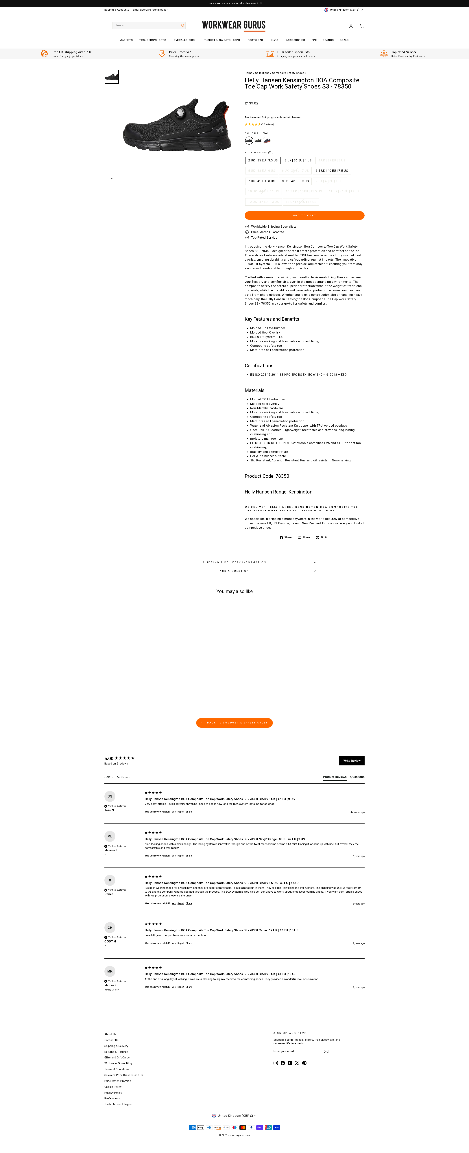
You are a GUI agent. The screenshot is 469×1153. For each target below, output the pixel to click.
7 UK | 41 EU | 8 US (261, 181)
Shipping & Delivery (116, 1046)
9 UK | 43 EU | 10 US (330, 181)
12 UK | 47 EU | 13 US (263, 202)
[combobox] (149, 25)
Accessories (295, 39)
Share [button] (189, 812)
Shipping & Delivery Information (234, 562)
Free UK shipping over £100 (72, 52)
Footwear (255, 39)
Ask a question (234, 570)
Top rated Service (404, 52)
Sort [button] (107, 777)
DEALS (344, 39)
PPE (314, 39)
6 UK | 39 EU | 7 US (295, 170)
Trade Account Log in (118, 1104)
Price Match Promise (117, 1081)
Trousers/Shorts (152, 39)
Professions (112, 1098)
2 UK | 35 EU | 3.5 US (263, 160)
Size (256, 152)
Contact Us (111, 1040)
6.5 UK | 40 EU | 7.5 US (332, 170)
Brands (328, 39)
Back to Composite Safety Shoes (237, 722)
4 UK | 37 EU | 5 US (331, 160)
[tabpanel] (67, 54)
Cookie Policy (113, 1086)
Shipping (267, 117)
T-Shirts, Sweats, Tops (222, 39)
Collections (262, 73)
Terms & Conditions (117, 1069)
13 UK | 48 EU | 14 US (301, 202)
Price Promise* (180, 52)
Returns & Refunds (116, 1051)
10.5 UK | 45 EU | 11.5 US (304, 191)
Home (248, 73)
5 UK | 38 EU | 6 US (261, 170)
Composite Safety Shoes (288, 73)
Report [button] (181, 812)
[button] (305, 124)
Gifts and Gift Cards (117, 1057)
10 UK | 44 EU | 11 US (263, 191)
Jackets (126, 39)
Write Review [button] (352, 760)
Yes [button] (174, 812)
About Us (110, 1034)
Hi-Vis (274, 39)
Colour (257, 133)
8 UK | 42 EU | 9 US (295, 181)
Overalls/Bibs (184, 39)
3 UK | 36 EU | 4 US (298, 160)
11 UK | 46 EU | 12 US (344, 191)
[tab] (335, 777)
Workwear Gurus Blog (118, 1063)
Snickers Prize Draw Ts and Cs (123, 1075)
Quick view (135, 660)
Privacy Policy (113, 1092)
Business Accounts (116, 9)
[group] (123, 758)
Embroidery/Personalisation (150, 9)
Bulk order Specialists (293, 52)
